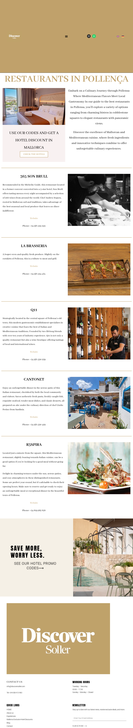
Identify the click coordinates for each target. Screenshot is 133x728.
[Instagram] (89, 36)
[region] (33, 709)
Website (34, 218)
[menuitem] (117, 36)
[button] (66, 36)
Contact (10, 726)
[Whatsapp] (94, 36)
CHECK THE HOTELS (34, 154)
